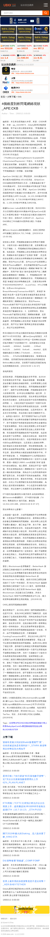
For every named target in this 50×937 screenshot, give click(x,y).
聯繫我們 (4, 918)
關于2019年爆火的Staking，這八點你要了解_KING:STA (24, 835)
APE (17, 723)
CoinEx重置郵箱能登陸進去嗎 (28, 726)
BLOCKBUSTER (10, 729)
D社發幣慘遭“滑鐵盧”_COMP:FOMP (21, 861)
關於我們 (13, 918)
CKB (25, 723)
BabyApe (11, 726)
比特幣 (12, 723)
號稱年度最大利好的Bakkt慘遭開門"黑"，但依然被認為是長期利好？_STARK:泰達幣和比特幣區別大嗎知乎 (25, 745)
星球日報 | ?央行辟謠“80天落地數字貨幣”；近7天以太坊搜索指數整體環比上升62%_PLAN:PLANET (25, 779)
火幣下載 (11, 97)
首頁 (3, 97)
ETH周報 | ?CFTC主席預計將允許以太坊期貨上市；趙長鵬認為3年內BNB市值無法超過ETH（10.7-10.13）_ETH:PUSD (24, 806)
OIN (21, 723)
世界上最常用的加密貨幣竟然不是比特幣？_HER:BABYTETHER (24, 883)
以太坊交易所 (19, 934)
